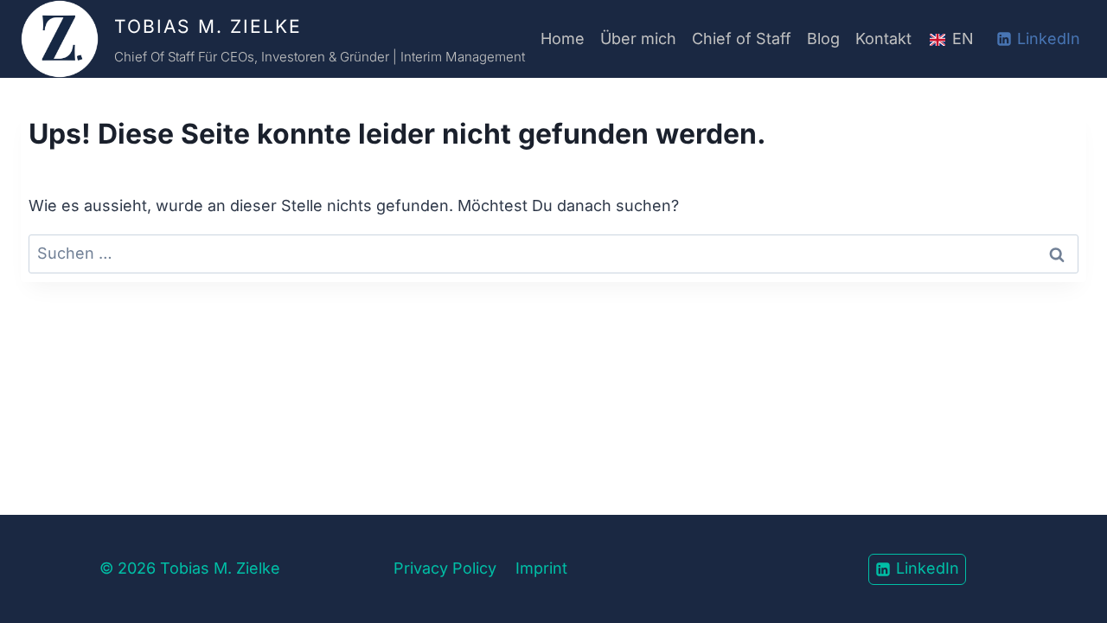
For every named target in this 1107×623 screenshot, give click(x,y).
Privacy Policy (445, 568)
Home (563, 38)
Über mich (638, 38)
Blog (823, 38)
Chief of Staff (741, 38)
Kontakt (883, 38)
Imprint (541, 568)
